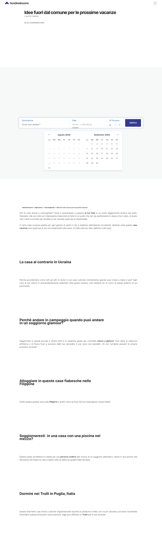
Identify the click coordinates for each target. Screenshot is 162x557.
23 (79, 158)
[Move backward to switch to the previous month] (49, 135)
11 (54, 153)
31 (49, 168)
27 (64, 163)
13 (64, 153)
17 (49, 158)
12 (59, 153)
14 (69, 153)
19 (59, 158)
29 (74, 163)
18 (54, 158)
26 (59, 163)
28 (69, 163)
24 (49, 163)
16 (79, 153)
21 (69, 158)
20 (64, 158)
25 (54, 163)
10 (49, 153)
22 (74, 158)
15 (74, 153)
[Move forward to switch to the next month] (117, 135)
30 (79, 163)
